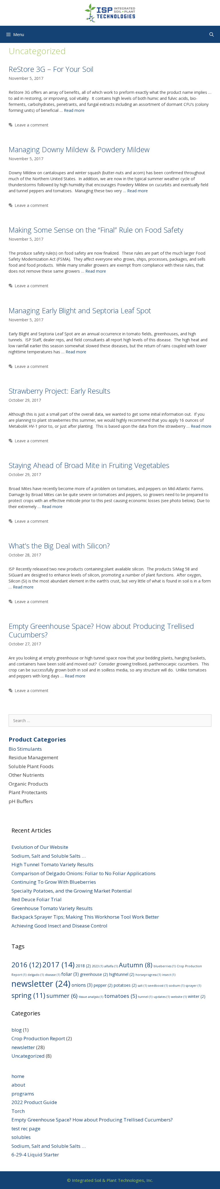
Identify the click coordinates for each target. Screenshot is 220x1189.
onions (82, 985)
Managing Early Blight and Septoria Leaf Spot (80, 310)
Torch (18, 1111)
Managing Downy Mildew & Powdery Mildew (79, 149)
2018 (83, 965)
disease (52, 975)
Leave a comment (31, 125)
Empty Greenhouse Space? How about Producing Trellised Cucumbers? (101, 630)
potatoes (125, 985)
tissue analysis (91, 997)
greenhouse (94, 974)
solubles (21, 1137)
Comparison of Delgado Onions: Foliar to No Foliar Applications (83, 873)
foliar (70, 974)
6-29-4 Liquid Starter (35, 1154)
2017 (58, 965)
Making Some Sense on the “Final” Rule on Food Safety (96, 230)
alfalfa (111, 966)
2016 (26, 964)
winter (196, 996)
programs (22, 1093)
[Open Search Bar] (211, 34)
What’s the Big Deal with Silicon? (59, 545)
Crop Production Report (38, 1038)
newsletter (40, 983)
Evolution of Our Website (39, 847)
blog (16, 1029)
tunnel (145, 997)
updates (162, 997)
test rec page (25, 1128)
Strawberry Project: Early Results (59, 391)
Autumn (135, 965)
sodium (176, 986)
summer (62, 996)
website (179, 997)
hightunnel (121, 974)
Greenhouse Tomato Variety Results (52, 908)
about (18, 1084)
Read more (74, 110)
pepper (103, 985)
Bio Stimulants (25, 749)
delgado (36, 975)
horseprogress (148, 975)
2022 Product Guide (34, 1102)
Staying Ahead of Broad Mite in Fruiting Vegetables (89, 465)
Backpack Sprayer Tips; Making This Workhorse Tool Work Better (85, 916)
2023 (97, 966)
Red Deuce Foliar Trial (36, 899)
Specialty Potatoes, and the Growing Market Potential (71, 890)
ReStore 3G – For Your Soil (51, 69)
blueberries (165, 966)
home (17, 1076)
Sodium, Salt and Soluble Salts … (48, 856)
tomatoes (120, 996)
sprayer (193, 986)
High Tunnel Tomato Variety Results (52, 864)
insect (168, 975)
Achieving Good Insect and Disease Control (59, 925)
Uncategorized (28, 1056)
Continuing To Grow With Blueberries (53, 882)
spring (28, 995)
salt (142, 986)
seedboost (158, 986)
